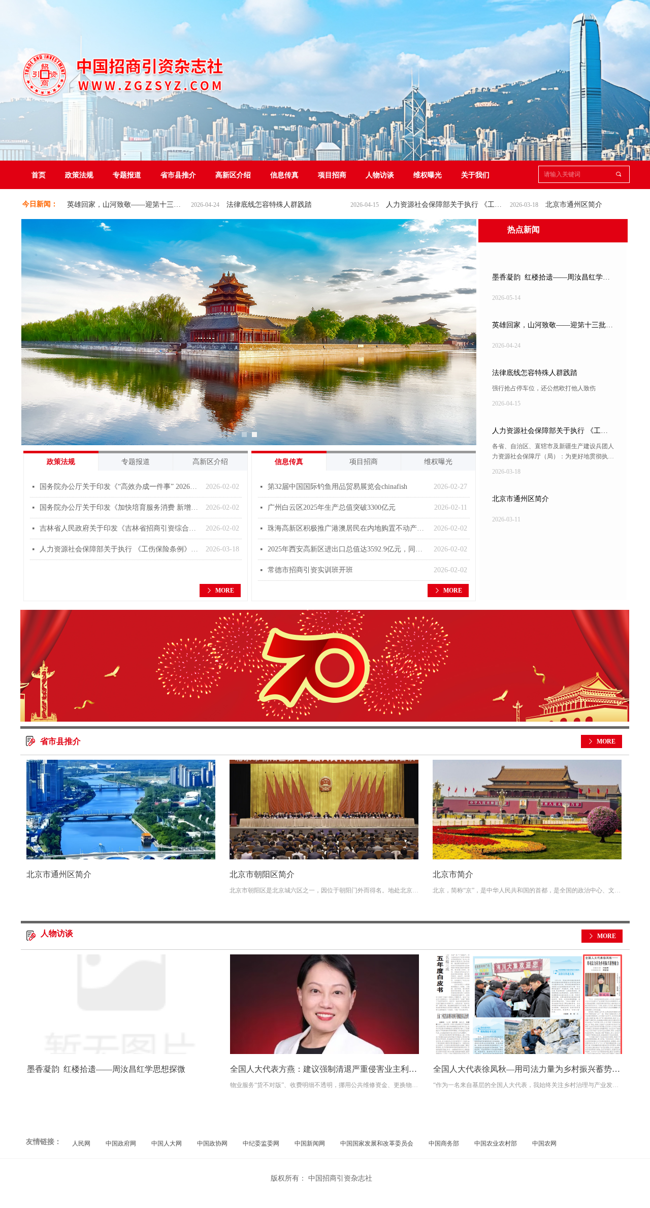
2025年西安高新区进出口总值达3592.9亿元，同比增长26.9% (348, 549)
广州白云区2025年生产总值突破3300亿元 (332, 507)
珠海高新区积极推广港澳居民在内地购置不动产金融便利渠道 (348, 528)
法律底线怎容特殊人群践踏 (230, 204)
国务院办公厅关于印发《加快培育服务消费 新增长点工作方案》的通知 (120, 507)
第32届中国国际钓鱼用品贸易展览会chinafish (337, 486)
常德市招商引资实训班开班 (310, 570)
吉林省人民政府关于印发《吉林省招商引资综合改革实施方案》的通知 (120, 528)
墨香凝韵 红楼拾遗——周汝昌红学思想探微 (551, 279)
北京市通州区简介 (535, 204)
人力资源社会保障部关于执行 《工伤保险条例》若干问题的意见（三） (407, 204)
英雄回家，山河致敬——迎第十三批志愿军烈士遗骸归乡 (88, 204)
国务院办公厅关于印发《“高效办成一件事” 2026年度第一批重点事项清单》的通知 (120, 486)
